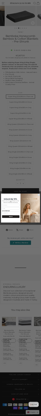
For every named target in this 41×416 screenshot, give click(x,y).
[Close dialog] (39, 195)
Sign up (11, 216)
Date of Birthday (6, 210)
